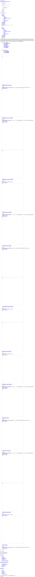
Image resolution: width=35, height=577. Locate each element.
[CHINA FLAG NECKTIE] (18, 330)
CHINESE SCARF (5, 417)
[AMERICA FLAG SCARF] (18, 70)
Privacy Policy (4, 563)
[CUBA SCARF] (18, 530)
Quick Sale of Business (5, 560)
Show (6, 51)
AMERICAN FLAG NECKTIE (7, 179)
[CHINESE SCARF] (18, 403)
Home (3, 556)
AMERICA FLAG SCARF (7, 85)
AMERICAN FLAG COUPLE (7, 117)
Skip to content (2, 0)
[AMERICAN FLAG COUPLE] (18, 103)
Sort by (7, 43)
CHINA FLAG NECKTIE (6, 351)
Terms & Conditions (5, 564)
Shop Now (2, 568)
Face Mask (3, 573)
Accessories (3, 571)
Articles (3, 559)
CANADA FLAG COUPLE (7, 212)
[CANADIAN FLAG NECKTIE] (18, 277)
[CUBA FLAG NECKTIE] (18, 483)
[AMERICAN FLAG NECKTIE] (18, 150)
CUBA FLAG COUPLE (6, 450)
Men (2, 570)
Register (3, 10)
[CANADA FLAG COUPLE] (18, 197)
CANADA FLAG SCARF (6, 245)
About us (3, 557)
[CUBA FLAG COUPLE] (18, 435)
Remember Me (5, 7)
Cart (2, 566)
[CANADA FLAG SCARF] (18, 231)
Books (3, 572)
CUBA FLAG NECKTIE (6, 512)
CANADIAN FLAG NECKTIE (7, 306)
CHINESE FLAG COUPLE (7, 384)
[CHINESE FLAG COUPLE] (18, 369)
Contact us (3, 565)
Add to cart (3, 88)
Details (6, 88)
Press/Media (3, 558)
